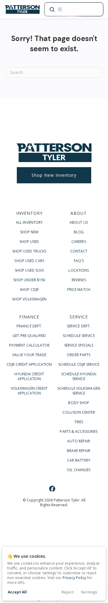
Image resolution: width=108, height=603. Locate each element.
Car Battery (78, 460)
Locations (78, 270)
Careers (78, 241)
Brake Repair (78, 450)
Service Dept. (79, 326)
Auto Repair (78, 441)
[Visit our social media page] (52, 489)
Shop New (29, 232)
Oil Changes (78, 469)
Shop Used (29, 241)
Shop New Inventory (54, 175)
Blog (79, 232)
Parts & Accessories (79, 431)
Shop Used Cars (29, 260)
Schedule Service (79, 335)
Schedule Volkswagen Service (78, 391)
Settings (89, 592)
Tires (78, 421)
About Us (79, 222)
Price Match (78, 289)
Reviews (79, 279)
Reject (68, 592)
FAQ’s (79, 260)
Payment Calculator (29, 345)
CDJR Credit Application (29, 364)
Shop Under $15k (29, 279)
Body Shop (78, 402)
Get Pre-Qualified (29, 335)
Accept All (17, 592)
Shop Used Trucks (29, 251)
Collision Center (78, 412)
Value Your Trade (29, 354)
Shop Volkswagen (29, 299)
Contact (79, 251)
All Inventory (29, 222)
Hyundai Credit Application (29, 376)
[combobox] (73, 9)
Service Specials (79, 345)
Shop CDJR (29, 289)
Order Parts (78, 354)
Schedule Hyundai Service (79, 376)
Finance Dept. (29, 326)
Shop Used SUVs (29, 270)
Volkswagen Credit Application (29, 391)
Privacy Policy (74, 577)
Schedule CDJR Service (78, 364)
